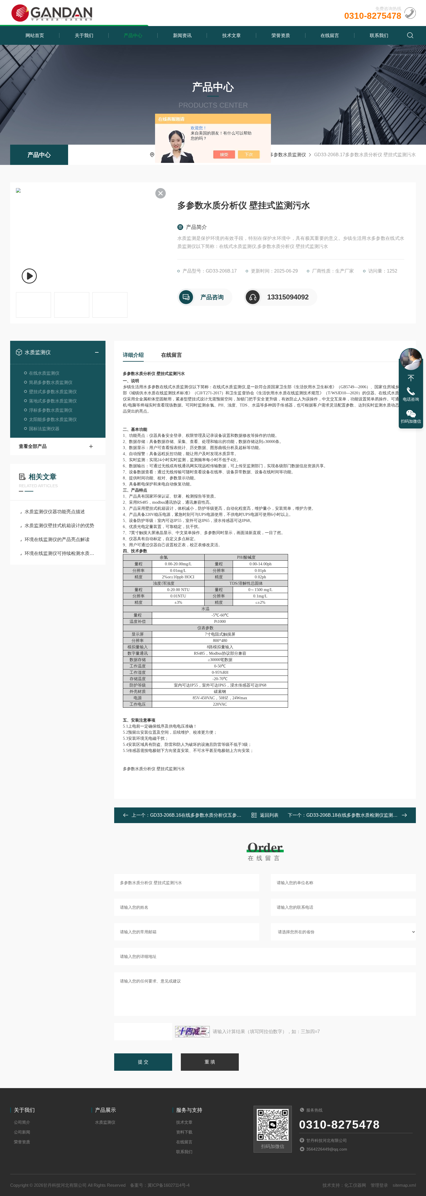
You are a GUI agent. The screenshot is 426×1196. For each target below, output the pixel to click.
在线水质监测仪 (44, 373)
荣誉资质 (281, 35)
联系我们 (379, 35)
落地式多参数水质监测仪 (53, 400)
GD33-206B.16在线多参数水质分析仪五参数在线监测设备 (209, 815)
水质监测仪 (38, 352)
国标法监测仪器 (44, 428)
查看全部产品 (33, 446)
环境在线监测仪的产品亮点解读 (57, 539)
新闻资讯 (182, 35)
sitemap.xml (404, 1185)
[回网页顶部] (411, 378)
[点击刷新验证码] (192, 1031)
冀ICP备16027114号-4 (169, 1185)
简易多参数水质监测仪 (50, 382)
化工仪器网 (355, 1185)
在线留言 (330, 35)
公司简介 (22, 1122)
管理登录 (379, 1185)
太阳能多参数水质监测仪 (53, 419)
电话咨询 (411, 399)
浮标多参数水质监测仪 (50, 410)
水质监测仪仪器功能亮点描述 (55, 511)
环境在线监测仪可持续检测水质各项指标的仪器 (61, 553)
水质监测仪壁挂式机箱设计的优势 (59, 525)
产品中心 (133, 35)
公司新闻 (22, 1132)
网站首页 (35, 35)
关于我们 (84, 35)
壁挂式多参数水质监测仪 (280, 154)
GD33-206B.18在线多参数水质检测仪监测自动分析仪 (361, 815)
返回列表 (269, 815)
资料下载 (184, 1132)
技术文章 (231, 35)
